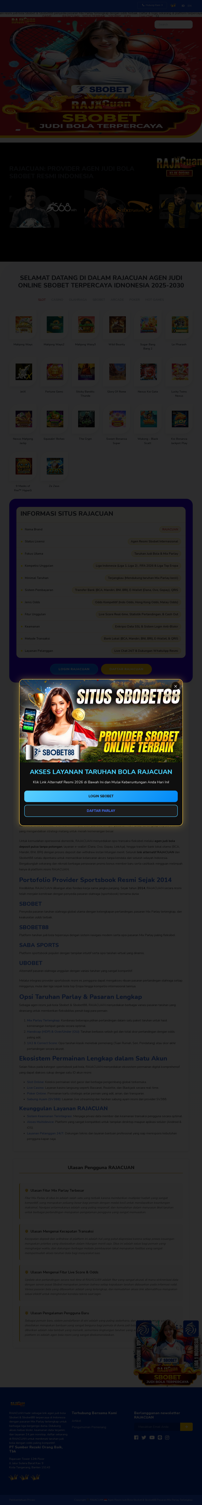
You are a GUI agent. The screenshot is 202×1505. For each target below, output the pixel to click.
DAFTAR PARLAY (101, 811)
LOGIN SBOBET (101, 796)
